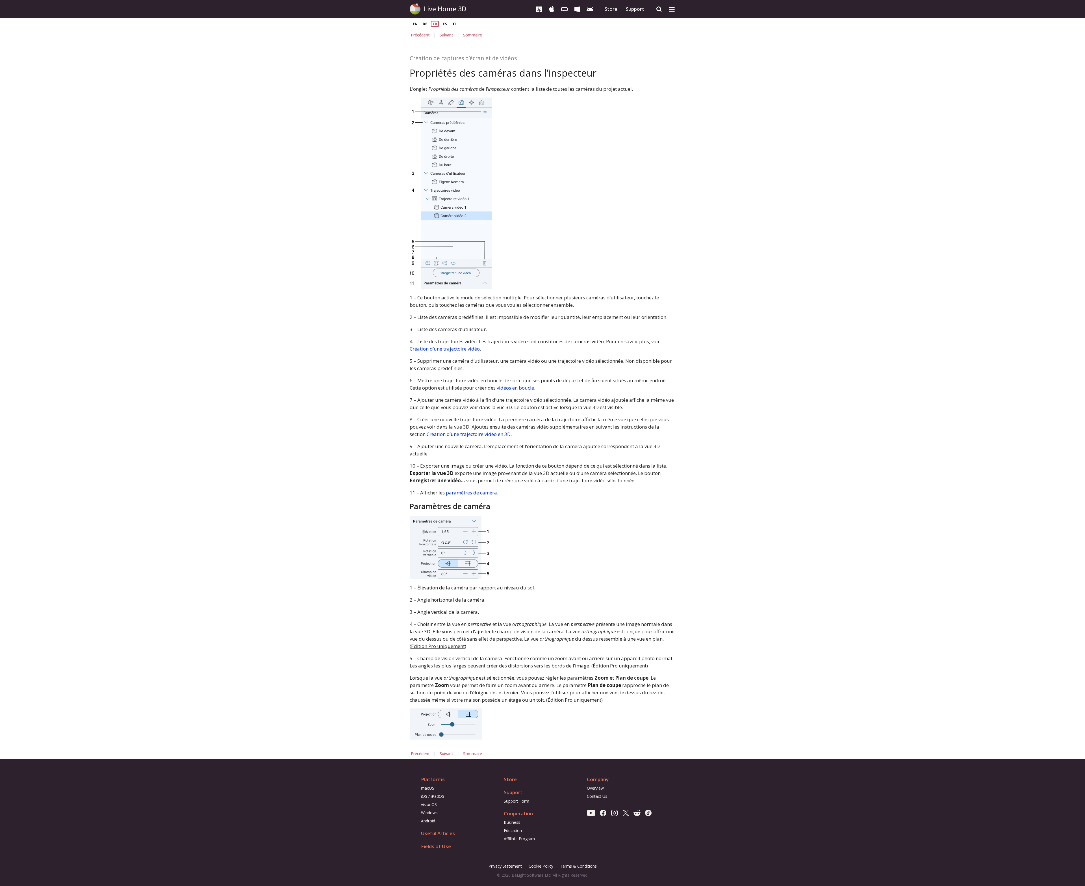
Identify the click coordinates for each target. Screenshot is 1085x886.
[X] (625, 812)
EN (415, 23)
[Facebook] (603, 812)
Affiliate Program (519, 838)
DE (425, 23)
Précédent (420, 35)
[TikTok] (648, 812)
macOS (427, 788)
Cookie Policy (541, 866)
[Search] (659, 9)
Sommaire (472, 35)
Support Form (516, 801)
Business (512, 822)
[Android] (589, 8)
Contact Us (597, 796)
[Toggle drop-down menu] (671, 9)
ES (445, 23)
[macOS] (538, 8)
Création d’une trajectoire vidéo (445, 348)
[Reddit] (637, 812)
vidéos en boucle (515, 387)
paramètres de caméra (471, 492)
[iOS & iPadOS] (551, 8)
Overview (595, 788)
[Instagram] (614, 812)
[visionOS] (564, 8)
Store (611, 9)
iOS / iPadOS (432, 796)
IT (454, 23)
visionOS (429, 804)
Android (428, 821)
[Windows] (577, 8)
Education (513, 830)
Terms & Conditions (578, 866)
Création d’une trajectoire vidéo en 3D (469, 434)
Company (598, 779)
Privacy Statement (505, 866)
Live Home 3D (445, 8)
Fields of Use (436, 846)
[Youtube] (591, 812)
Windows (429, 812)
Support (635, 9)
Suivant (446, 35)
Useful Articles (438, 833)
